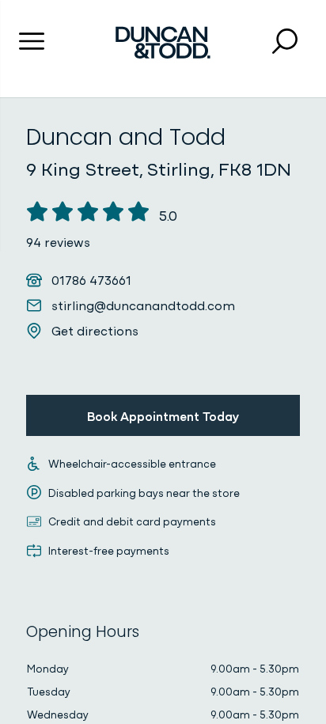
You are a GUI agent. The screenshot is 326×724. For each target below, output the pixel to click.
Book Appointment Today (163, 415)
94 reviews (58, 241)
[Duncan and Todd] (163, 42)
